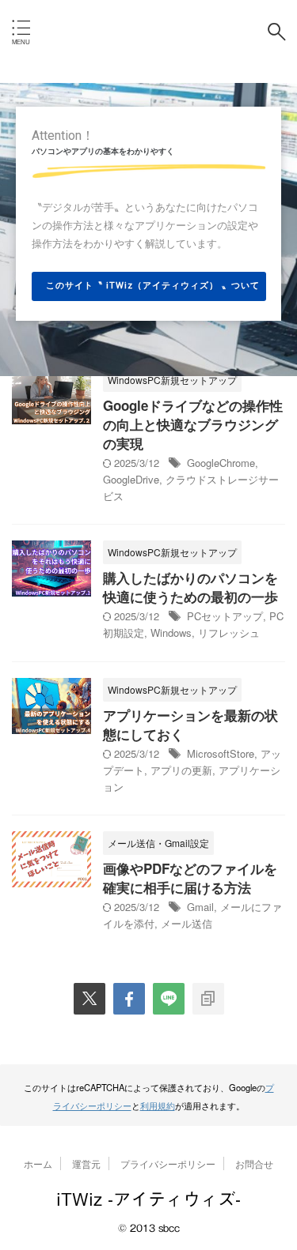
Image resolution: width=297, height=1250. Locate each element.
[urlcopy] (208, 999)
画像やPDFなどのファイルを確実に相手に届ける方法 (190, 878)
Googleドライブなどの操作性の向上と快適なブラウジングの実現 (193, 424)
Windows (171, 632)
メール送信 (186, 923)
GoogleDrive (131, 479)
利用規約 (157, 1105)
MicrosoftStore (220, 753)
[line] (169, 999)
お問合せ (254, 1163)
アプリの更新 (181, 769)
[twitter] (89, 999)
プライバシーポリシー (167, 1163)
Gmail (200, 906)
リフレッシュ (229, 632)
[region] (148, 229)
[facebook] (129, 999)
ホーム (38, 1163)
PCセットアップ (225, 615)
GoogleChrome (221, 462)
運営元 (86, 1163)
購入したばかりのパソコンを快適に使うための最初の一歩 (190, 587)
